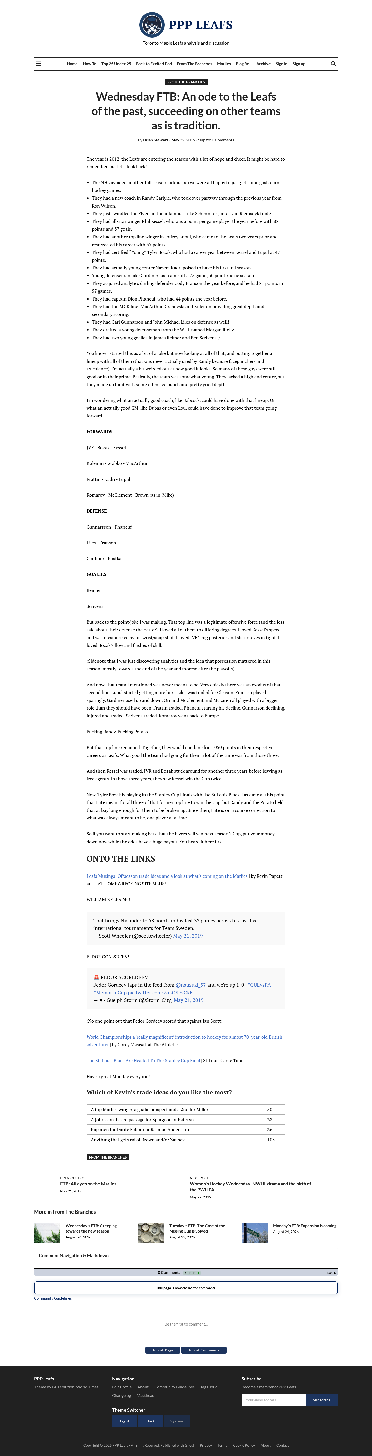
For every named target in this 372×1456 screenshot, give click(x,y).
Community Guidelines (174, 1386)
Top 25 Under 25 (116, 63)
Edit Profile (122, 1386)
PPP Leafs (201, 24)
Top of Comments (204, 1350)
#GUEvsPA (259, 984)
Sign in (281, 63)
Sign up (299, 63)
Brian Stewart (153, 139)
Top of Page (162, 1350)
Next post (199, 1178)
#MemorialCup (110, 992)
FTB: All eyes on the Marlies (88, 1183)
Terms (222, 1445)
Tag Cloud (209, 1386)
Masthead (145, 1395)
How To (89, 63)
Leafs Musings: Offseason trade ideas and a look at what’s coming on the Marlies (167, 876)
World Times (87, 1386)
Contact (282, 1445)
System (176, 1421)
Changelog (121, 1395)
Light (124, 1421)
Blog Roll (243, 63)
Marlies (224, 63)
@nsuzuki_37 (191, 984)
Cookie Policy (244, 1445)
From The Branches (194, 63)
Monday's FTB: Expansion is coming (304, 1225)
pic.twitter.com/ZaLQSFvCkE (160, 992)
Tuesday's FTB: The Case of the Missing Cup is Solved (197, 1228)
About (143, 1386)
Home (72, 63)
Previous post (73, 1178)
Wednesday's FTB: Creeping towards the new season (91, 1228)
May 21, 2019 (188, 935)
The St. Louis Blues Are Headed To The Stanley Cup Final (143, 1060)
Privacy (206, 1445)
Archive (263, 63)
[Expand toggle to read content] (330, 1256)
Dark (150, 1421)
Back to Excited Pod (154, 63)
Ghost (189, 1445)
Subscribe (322, 1400)
